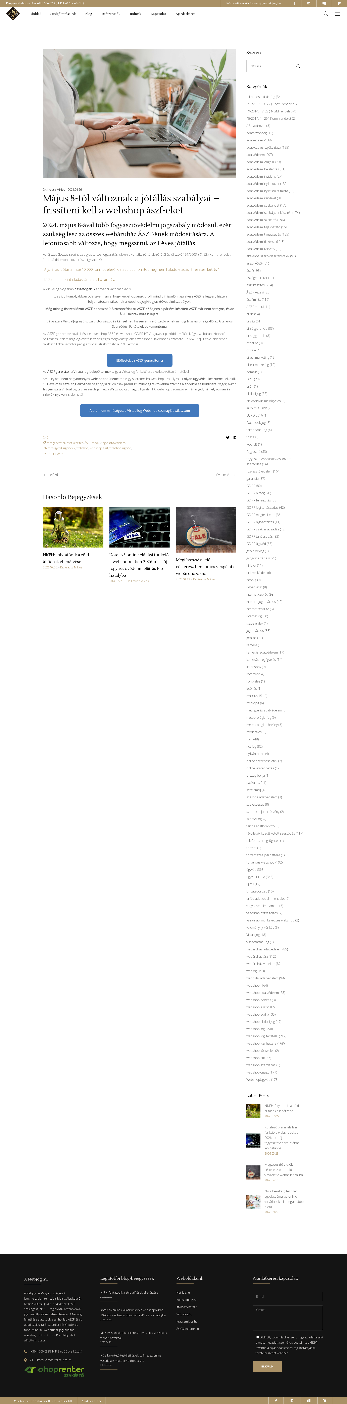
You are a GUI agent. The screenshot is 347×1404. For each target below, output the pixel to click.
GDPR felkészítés (258, 500)
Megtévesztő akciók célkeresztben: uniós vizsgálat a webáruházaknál (206, 566)
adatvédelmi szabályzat (262, 205)
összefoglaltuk (85, 289)
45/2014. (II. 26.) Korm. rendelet (268, 118)
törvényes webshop (260, 862)
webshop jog (255, 1029)
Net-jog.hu (183, 1292)
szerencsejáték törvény (262, 811)
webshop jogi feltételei (262, 1036)
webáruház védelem (260, 963)
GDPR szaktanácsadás (262, 529)
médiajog (252, 703)
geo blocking (255, 551)
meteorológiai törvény (262, 725)
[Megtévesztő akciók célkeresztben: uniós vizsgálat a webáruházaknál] (206, 530)
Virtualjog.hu (184, 1314)
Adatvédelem (91, 1400)
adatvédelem (255, 154)
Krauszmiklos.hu (187, 1321)
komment (253, 674)
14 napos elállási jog (260, 97)
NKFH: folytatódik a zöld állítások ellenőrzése (129, 1292)
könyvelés (253, 681)
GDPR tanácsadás (259, 536)
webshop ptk (255, 1058)
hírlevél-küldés (256, 572)
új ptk (250, 884)
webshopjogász (53, 453)
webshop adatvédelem (262, 992)
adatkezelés (254, 140)
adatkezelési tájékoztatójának (296, 1348)
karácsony (253, 667)
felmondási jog (256, 430)
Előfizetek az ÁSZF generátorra (139, 360)
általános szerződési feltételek (267, 256)
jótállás (251, 638)
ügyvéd (251, 869)
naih (249, 739)
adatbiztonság (256, 133)
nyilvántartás (255, 753)
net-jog (251, 746)
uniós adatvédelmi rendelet (265, 898)
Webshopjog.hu (187, 1300)
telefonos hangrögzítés (262, 840)
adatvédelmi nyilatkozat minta (267, 191)
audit (249, 314)
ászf (249, 270)
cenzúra (252, 343)
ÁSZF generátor (58, 371)
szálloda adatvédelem (261, 797)
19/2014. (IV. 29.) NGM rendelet (269, 111)
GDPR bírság (255, 493)
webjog (251, 971)
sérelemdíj (253, 790)
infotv (250, 580)
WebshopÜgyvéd (258, 1079)
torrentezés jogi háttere (263, 855)
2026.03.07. (106, 1364)
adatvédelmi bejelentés (262, 169)
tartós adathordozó (260, 826)
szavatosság (255, 804)
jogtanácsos (255, 630)
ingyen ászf (254, 587)
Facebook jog (256, 422)
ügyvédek (69, 448)
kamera (251, 645)
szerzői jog (254, 819)
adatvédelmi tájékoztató (263, 227)
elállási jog (253, 393)
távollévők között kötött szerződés (270, 833)
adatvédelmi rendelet (261, 198)
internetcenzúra (257, 609)
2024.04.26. (75, 189)
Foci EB (251, 444)
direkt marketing (257, 364)
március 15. (254, 696)
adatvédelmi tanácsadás (263, 234)
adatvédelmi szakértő (261, 220)
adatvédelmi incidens (261, 176)
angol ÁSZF (254, 263)
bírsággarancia (256, 328)
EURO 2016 (254, 415)
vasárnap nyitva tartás (262, 913)
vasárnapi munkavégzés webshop (270, 920)
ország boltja (255, 775)
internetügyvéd (52, 448)
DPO (249, 379)
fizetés (251, 437)
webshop (83, 448)
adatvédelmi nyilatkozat (262, 183)
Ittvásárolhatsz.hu (188, 1307)
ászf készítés (75, 443)
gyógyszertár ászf (258, 558)
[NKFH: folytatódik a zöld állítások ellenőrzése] (73, 527)
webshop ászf (99, 448)
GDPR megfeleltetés (260, 515)
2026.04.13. (183, 579)
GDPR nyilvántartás (260, 522)
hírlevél (251, 565)
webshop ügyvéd (120, 448)
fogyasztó (253, 451)
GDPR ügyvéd (256, 543)
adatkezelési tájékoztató (263, 147)
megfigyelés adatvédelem (264, 710)
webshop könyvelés (260, 1050)
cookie (251, 350)
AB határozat (255, 126)
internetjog (254, 616)
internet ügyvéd (257, 594)
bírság (250, 321)
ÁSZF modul (92, 443)
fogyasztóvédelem (113, 443)
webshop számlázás (261, 1065)
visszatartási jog (257, 942)
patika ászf (254, 782)
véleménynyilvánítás (260, 927)
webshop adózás (258, 1000)
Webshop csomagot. (124, 389)
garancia (252, 478)
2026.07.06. (50, 567)
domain (251, 372)
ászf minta (253, 299)
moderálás (254, 732)
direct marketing (257, 357)
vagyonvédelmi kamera (262, 906)
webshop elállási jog (260, 1021)
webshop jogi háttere (261, 1043)
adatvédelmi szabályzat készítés (269, 212)
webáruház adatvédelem (264, 949)
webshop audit (256, 1014)
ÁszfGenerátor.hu (188, 1329)
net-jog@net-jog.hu (267, 3)
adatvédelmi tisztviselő (262, 241)
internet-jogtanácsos (261, 601)
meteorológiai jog (258, 717)
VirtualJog (253, 935)
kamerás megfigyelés (261, 659)
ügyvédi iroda (255, 877)
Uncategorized (256, 891)
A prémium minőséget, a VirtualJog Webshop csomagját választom (140, 410)
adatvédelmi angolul (260, 162)
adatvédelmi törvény (260, 249)
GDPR (250, 486)
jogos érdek (254, 623)
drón (249, 386)
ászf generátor (56, 443)
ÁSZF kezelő (255, 292)
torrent (251, 848)
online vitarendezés (260, 768)
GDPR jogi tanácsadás (262, 507)
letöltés (251, 688)
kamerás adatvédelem (262, 652)
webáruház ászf (257, 956)
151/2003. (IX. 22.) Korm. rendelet (270, 104)
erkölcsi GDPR (256, 408)
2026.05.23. (116, 581)
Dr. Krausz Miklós (54, 189)
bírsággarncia (255, 336)
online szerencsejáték (261, 761)
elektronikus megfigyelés (263, 401)
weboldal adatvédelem (262, 978)
